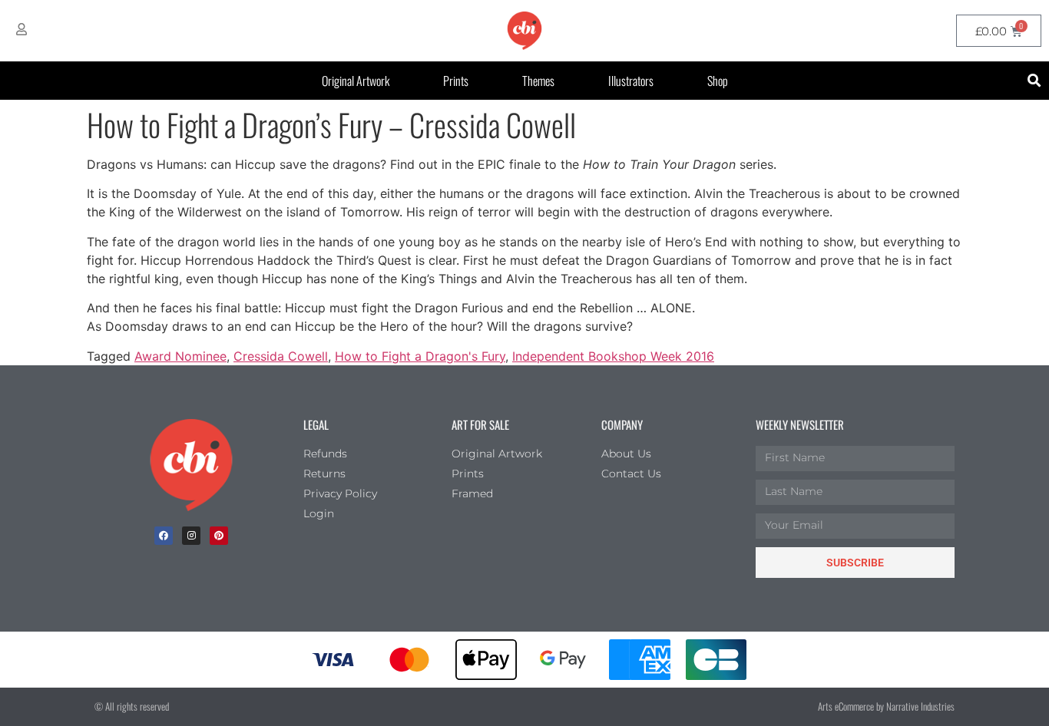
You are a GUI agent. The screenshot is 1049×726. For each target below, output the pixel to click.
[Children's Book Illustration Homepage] (191, 465)
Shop (717, 80)
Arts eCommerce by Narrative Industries (886, 706)
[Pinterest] (219, 535)
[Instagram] (191, 535)
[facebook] (163, 535)
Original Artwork (355, 80)
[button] (1034, 81)
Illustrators (631, 80)
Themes (538, 80)
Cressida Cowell (280, 356)
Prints (455, 80)
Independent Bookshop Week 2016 (613, 356)
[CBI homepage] (524, 31)
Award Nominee (180, 356)
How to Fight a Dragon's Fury (420, 356)
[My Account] (21, 29)
